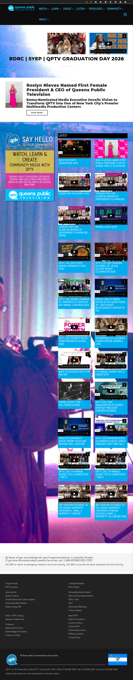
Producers (96, 9)
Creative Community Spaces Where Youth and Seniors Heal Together (72, 441)
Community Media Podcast (16, 603)
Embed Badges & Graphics (16, 632)
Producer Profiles (12, 635)
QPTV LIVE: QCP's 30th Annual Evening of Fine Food (72, 266)
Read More (37, 113)
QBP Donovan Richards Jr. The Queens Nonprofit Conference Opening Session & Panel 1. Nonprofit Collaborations (110, 511)
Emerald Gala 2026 (106, 227)
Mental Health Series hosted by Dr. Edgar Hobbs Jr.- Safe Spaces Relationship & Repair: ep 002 (110, 305)
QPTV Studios (73, 587)
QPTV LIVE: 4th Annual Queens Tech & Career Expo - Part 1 (110, 474)
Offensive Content (75, 634)
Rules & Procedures (76, 619)
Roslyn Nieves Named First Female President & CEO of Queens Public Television (110, 163)
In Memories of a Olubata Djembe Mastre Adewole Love (110, 341)
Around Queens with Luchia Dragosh (20, 600)
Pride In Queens (74, 611)
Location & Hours (75, 623)
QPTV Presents (11, 587)
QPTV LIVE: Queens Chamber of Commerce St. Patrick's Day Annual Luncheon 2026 (74, 302)
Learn (55, 9)
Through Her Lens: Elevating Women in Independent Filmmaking (109, 196)
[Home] (21, 8)
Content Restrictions (77, 630)
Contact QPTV (74, 627)
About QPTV (73, 616)
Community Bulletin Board (79, 592)
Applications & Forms (14, 628)
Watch (43, 9)
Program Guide (11, 584)
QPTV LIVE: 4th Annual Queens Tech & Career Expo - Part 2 (73, 474)
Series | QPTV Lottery (14, 616)
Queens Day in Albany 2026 (74, 193)
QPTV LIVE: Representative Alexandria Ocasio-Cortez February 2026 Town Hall (110, 441)
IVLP (70, 603)
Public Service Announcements (80, 596)
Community (114, 9)
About (43, 19)
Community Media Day (77, 607)
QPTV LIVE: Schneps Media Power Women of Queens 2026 (73, 341)
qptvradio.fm (10, 592)
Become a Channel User (15, 619)
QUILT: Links (73, 600)
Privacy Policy (74, 638)
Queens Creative (12, 596)
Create (67, 9)
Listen (80, 9)
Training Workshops (76, 584)
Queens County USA (13, 607)
